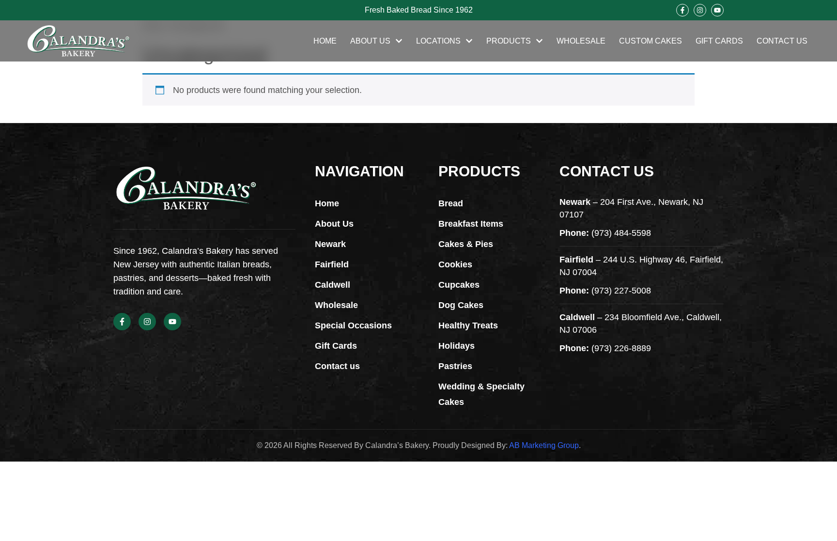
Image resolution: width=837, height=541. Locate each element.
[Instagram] (700, 10)
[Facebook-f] (682, 10)
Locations (438, 41)
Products (508, 41)
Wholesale (581, 41)
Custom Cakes (650, 41)
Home (325, 41)
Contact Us (782, 41)
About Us (370, 41)
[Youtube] (717, 10)
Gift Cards (719, 41)
